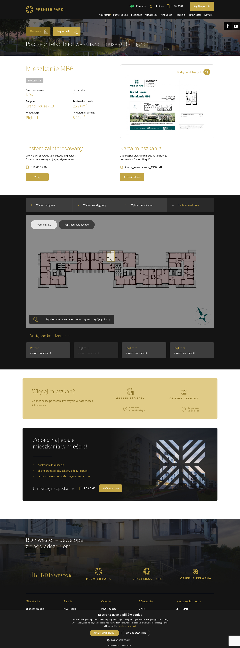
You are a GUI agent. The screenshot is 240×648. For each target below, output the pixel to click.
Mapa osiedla (63, 31)
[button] (120, 640)
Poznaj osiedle (108, 608)
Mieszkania (35, 31)
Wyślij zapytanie (111, 488)
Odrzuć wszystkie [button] (136, 632)
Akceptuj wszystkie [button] (105, 632)
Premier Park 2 (44, 224)
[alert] (120, 629)
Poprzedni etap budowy (76, 224)
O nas (142, 608)
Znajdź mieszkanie (35, 608)
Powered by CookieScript (120, 645)
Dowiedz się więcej (127, 626)
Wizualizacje (70, 608)
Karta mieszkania (132, 177)
